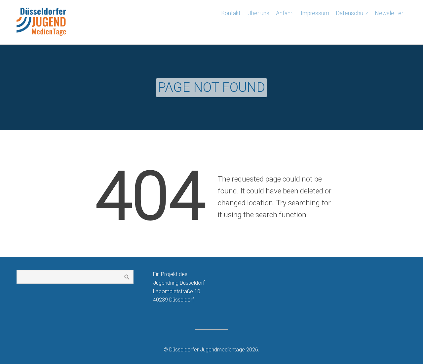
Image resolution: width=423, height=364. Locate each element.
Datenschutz (352, 13)
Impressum (315, 13)
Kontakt (231, 13)
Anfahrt (285, 13)
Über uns (258, 13)
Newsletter (389, 13)
